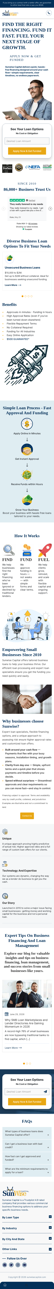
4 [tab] (31, 296)
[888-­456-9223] (49, 13)
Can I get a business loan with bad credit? (23, 1145)
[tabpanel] (27, 271)
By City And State (13, 1239)
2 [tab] (25, 296)
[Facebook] (4, 1264)
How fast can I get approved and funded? (22, 1158)
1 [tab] (22, 296)
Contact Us (27, 816)
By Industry (9, 1228)
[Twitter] (11, 1264)
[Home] (5, 1285)
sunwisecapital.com (36, 1277)
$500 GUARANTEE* (18, 339)
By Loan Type (10, 1217)
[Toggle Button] (50, 1216)
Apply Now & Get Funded (27, 150)
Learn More (11, 285)
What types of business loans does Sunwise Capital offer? (24, 1133)
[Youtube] (24, 1264)
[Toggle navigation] (48, 1285)
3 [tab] (28, 296)
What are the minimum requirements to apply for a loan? (26, 1170)
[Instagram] (17, 1264)
